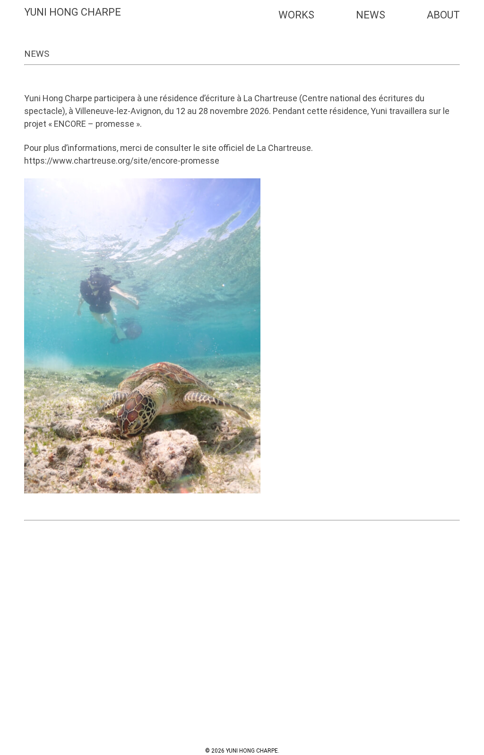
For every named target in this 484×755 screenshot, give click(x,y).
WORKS (296, 15)
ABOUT (443, 15)
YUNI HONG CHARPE (72, 12)
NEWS (370, 15)
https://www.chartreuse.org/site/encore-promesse (121, 161)
